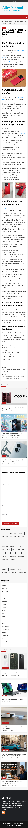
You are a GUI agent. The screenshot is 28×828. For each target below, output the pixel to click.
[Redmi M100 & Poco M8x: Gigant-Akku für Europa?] (14, 661)
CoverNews (10, 825)
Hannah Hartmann (7, 411)
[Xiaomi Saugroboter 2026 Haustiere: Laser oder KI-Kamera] (14, 716)
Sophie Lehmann (6, 675)
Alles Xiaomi (12, 8)
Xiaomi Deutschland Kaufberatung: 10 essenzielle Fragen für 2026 (12, 782)
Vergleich (4, 569)
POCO (7, 553)
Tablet (16, 562)
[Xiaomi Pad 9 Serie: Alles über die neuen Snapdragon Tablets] (14, 688)
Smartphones (5, 559)
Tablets (4, 632)
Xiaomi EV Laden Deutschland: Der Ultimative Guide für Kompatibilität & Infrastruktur (14, 755)
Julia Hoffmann (7, 36)
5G (2, 533)
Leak (21, 546)
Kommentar (5, 484)
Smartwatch (14, 559)
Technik (4, 566)
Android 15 (13, 536)
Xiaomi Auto (22, 572)
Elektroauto (20, 539)
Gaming (4, 543)
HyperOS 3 (17, 543)
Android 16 (21, 536)
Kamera (12, 546)
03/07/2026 (11, 464)
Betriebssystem (6, 539)
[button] (2, 17)
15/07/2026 (13, 437)
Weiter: (13, 376)
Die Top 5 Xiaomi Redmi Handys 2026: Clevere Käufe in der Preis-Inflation (12, 434)
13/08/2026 (11, 730)
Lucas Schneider (6, 785)
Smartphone (21, 556)
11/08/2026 (14, 758)
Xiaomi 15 (4, 572)
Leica (3, 549)
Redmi (4, 27)
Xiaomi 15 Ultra (13, 572)
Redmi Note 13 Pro (10, 209)
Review (19, 553)
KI (17, 546)
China (13, 539)
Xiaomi (4, 57)
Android (21, 533)
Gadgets (4, 601)
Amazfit (4, 585)
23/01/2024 (14, 36)
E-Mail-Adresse (17, 506)
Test (18, 566)
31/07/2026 (15, 411)
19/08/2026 (14, 675)
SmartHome (5, 626)
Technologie (11, 566)
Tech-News (23, 562)
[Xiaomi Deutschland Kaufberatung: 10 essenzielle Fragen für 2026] (14, 771)
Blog (3, 598)
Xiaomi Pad (5, 645)
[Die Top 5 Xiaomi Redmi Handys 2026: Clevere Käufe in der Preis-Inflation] (14, 422)
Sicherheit (4, 556)
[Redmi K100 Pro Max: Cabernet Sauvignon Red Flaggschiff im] (14, 396)
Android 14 (5, 536)
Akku (7, 533)
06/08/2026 (14, 785)
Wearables (12, 569)
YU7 (3, 576)
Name (4, 505)
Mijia (13, 549)
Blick (10, 62)
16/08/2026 (13, 703)
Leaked (4, 607)
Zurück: (13, 369)
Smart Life (5, 623)
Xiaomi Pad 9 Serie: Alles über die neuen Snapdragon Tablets (12, 700)
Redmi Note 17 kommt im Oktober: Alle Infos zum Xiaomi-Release (12, 461)
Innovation (5, 546)
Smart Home (13, 556)
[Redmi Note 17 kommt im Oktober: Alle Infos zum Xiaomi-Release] (14, 449)
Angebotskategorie (7, 591)
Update (23, 566)
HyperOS (10, 543)
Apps (3, 595)
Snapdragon (5, 562)
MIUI (3, 553)
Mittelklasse (20, 549)
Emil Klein (5, 464)
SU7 (12, 562)
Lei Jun (8, 549)
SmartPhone (5, 629)
